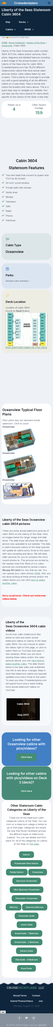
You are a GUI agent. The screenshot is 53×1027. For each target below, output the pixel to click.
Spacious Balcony (34, 907)
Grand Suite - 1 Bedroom (26, 933)
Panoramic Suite (27, 916)
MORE (28, 29)
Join (40, 1001)
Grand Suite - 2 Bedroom (26, 942)
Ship (8, 22)
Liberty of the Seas (36, 43)
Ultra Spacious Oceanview (26, 889)
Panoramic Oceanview (26, 898)
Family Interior (17, 872)
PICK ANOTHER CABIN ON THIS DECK (26, 347)
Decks (22, 22)
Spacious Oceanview (26, 881)
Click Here (26, 757)
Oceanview (7, 45)
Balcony (13, 907)
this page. (34, 844)
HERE (37, 573)
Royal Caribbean (17, 43)
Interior (26, 854)
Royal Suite (26, 968)
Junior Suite (26, 924)
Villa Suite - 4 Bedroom (26, 959)
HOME (4, 43)
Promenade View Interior (26, 863)
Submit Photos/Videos (21, 1001)
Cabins (9, 29)
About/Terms (20, 995)
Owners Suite (26, 951)
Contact (36, 995)
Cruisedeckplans (25, 3)
